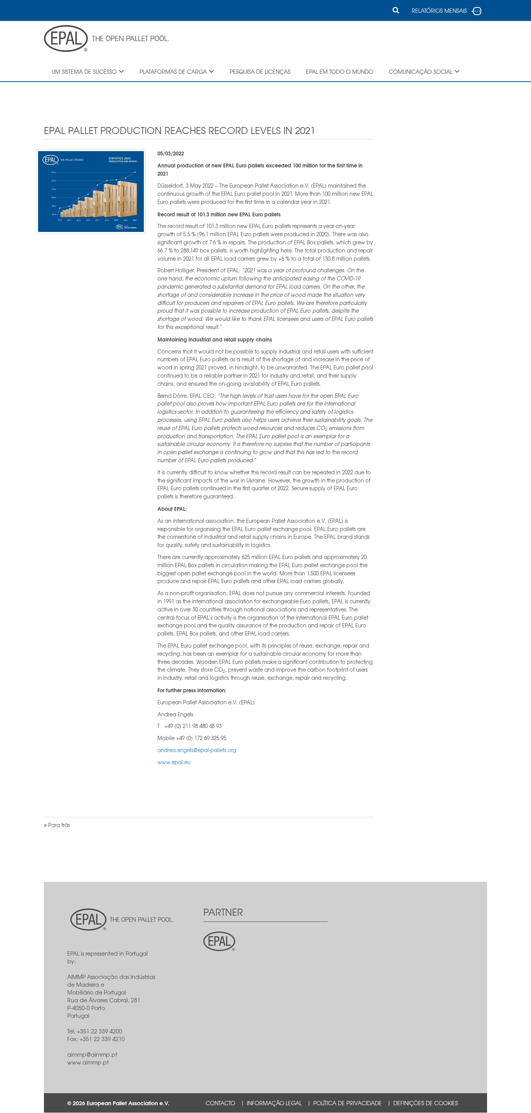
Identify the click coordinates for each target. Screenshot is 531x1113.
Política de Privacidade (347, 1103)
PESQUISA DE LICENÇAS (260, 71)
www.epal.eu (173, 762)
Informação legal (274, 1103)
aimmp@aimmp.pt (92, 1054)
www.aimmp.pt (88, 1062)
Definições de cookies (425, 1103)
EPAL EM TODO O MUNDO (339, 71)
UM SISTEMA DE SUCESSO (84, 71)
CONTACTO (220, 1103)
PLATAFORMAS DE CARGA (173, 71)
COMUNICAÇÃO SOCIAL (420, 71)
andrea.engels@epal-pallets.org (196, 750)
